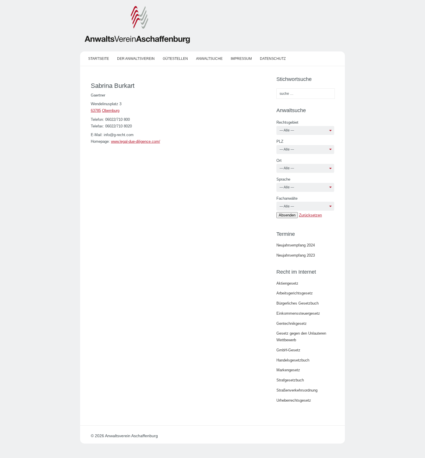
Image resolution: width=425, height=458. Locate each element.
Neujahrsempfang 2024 (295, 245)
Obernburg (110, 110)
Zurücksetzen (310, 215)
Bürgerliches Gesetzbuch (297, 303)
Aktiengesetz (287, 283)
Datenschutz (273, 59)
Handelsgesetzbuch (292, 360)
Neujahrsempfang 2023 (295, 255)
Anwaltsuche (209, 59)
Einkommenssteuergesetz (298, 313)
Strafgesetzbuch (290, 380)
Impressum (241, 59)
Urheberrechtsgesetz (293, 400)
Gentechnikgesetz (291, 323)
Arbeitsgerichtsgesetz (294, 293)
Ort (279, 160)
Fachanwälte (287, 198)
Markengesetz (288, 370)
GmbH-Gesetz (288, 350)
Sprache (283, 179)
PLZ (279, 141)
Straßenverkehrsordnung (296, 390)
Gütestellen (175, 59)
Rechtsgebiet (287, 122)
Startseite (98, 59)
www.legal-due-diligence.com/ (135, 141)
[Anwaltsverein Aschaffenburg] (137, 42)
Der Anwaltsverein (136, 59)
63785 (96, 110)
